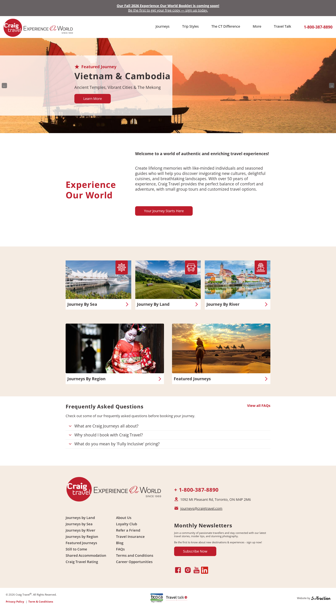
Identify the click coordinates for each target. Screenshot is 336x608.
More (257, 26)
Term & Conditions (40, 601)
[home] (39, 35)
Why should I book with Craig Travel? (108, 435)
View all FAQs (258, 405)
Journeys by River (80, 530)
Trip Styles (190, 26)
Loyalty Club (126, 524)
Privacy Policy (15, 601)
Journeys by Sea (79, 524)
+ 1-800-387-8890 (196, 489)
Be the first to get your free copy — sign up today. (168, 10)
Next (331, 85)
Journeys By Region (86, 378)
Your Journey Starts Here (164, 210)
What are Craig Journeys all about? (106, 426)
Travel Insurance (130, 536)
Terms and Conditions (134, 555)
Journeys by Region (82, 536)
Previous (4, 85)
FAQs (120, 549)
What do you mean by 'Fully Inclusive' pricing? (117, 444)
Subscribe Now (195, 551)
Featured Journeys (192, 378)
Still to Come (76, 549)
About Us (123, 517)
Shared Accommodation (86, 555)
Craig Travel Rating (82, 561)
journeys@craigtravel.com (201, 508)
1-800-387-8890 (318, 27)
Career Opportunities (134, 561)
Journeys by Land (80, 517)
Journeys (163, 26)
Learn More (92, 98)
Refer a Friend (128, 530)
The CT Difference (225, 26)
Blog (119, 542)
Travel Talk (282, 26)
